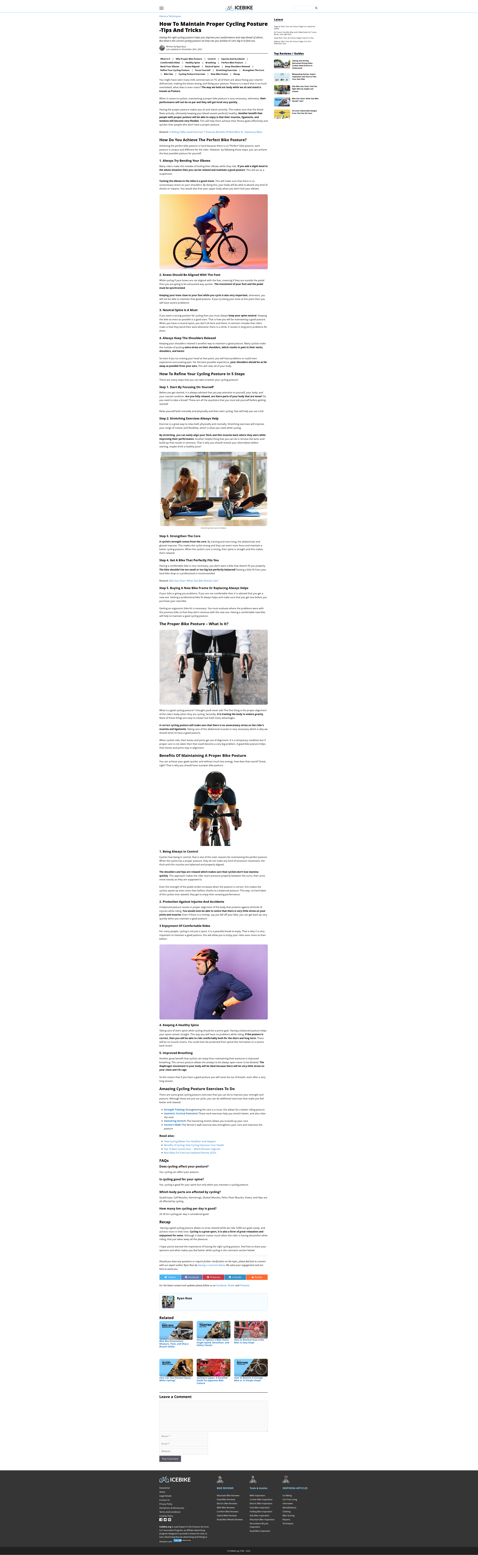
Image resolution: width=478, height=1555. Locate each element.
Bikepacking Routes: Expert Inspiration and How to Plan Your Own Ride (304, 76)
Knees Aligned (192, 66)
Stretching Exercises (226, 70)
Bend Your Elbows (169, 66)
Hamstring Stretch (175, 1121)
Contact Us (164, 1499)
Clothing (287, 1511)
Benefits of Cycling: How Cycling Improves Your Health (194, 1145)
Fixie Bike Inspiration (260, 1507)
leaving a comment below (211, 1265)
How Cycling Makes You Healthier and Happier (190, 1141)
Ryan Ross (181, 46)
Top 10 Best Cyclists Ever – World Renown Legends (192, 1149)
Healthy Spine (192, 62)
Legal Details (165, 1495)
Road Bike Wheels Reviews (230, 1519)
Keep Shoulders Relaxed (237, 66)
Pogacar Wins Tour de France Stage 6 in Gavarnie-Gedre (295, 27)
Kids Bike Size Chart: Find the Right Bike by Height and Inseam (304, 88)
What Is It (165, 58)
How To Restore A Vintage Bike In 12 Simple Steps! (248, 1379)
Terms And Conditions (169, 1511)
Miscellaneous (289, 1507)
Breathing (211, 62)
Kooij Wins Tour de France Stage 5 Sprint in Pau (294, 38)
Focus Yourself (202, 70)
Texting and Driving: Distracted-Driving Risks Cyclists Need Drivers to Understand (302, 64)
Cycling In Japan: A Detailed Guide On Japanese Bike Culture (212, 1380)
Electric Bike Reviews (227, 1503)
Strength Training (174, 1109)
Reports (286, 1519)
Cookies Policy (166, 1515)
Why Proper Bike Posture (189, 58)
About (162, 1491)
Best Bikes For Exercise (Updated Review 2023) (190, 1152)
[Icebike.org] (239, 8)
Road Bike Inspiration (260, 1530)
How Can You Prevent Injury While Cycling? (175, 1379)
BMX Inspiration (257, 1495)
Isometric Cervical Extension (180, 1113)
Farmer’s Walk (172, 1124)
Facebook (221, 1285)
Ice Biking (287, 1495)
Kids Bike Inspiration (259, 1515)
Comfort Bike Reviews (227, 1511)
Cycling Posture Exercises (192, 74)
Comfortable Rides (170, 62)
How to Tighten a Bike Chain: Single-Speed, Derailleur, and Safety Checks (213, 1342)
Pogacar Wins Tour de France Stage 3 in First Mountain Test (292, 42)
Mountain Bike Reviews (228, 1495)
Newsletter (164, 1487)
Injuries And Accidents (233, 58)
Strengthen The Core (253, 70)
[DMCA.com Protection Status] (182, 1541)
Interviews (288, 1503)
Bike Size (168, 74)
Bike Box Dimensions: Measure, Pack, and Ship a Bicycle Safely (174, 1344)
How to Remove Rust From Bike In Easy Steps (249, 1341)
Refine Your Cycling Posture (174, 70)
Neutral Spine (212, 66)
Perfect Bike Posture (232, 62)
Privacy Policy (165, 1503)
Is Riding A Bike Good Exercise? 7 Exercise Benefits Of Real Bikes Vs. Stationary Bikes (215, 132)
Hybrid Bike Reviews (227, 1515)
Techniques (174, 16)
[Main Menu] (161, 8)
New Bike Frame (219, 74)
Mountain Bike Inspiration (262, 1519)
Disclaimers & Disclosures (171, 1507)
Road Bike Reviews (226, 1499)
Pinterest (244, 1285)
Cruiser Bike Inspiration (261, 1499)
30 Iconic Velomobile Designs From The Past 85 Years (304, 112)
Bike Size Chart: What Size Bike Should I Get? (193, 580)
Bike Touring (288, 1515)
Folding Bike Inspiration (261, 1511)
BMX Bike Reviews (226, 1507)
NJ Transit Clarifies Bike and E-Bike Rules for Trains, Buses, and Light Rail (295, 33)
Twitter (231, 1285)
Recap (237, 74)
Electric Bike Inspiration (261, 1503)
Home (162, 16)
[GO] (316, 8)
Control (212, 58)
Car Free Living (290, 1499)
